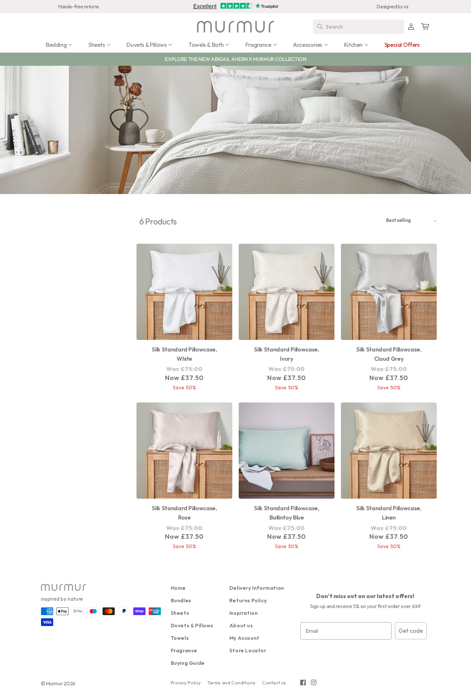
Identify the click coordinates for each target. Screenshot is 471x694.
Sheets (180, 613)
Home (178, 588)
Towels (180, 638)
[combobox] (358, 27)
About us (241, 625)
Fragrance (184, 650)
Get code (411, 630)
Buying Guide (188, 663)
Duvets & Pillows (192, 625)
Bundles (181, 600)
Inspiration (243, 613)
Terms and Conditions (231, 683)
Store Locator (248, 650)
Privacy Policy (186, 683)
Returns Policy (248, 600)
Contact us (274, 683)
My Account (244, 638)
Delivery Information (256, 588)
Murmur (54, 683)
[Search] (320, 27)
